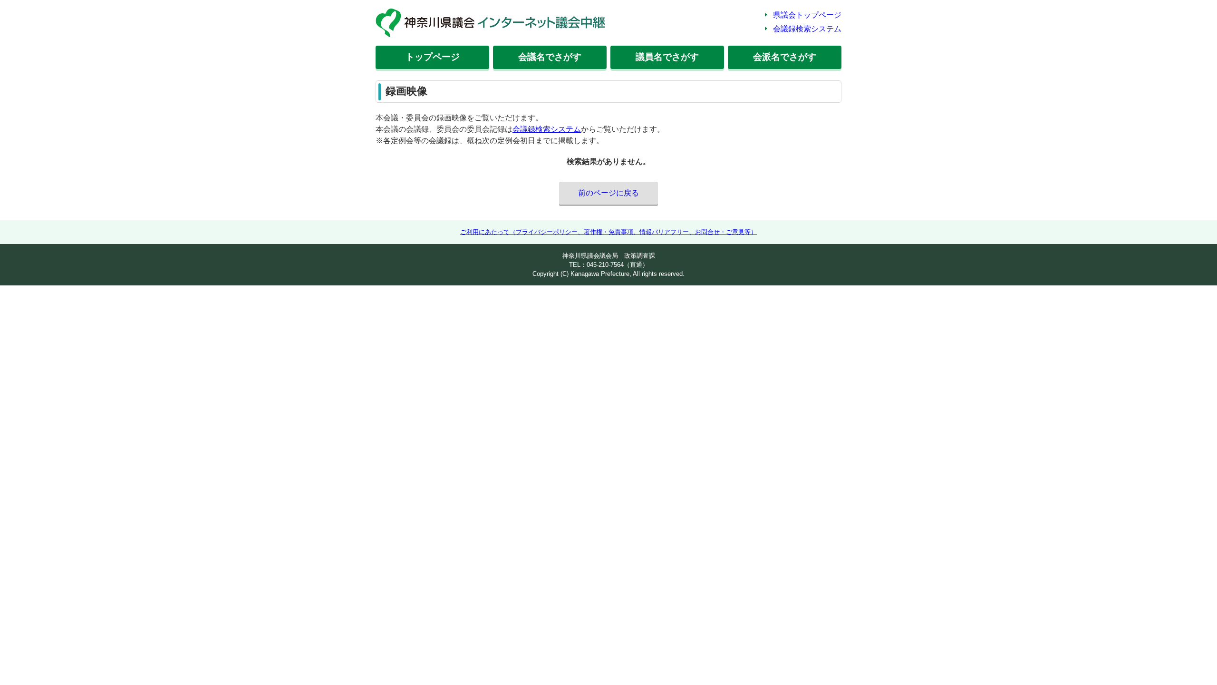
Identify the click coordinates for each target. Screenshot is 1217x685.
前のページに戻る (608, 193)
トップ (433, 57)
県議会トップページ (807, 15)
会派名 (784, 57)
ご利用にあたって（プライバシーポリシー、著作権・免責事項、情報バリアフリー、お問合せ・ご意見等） (608, 231)
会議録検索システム (807, 29)
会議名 (549, 57)
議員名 (667, 57)
